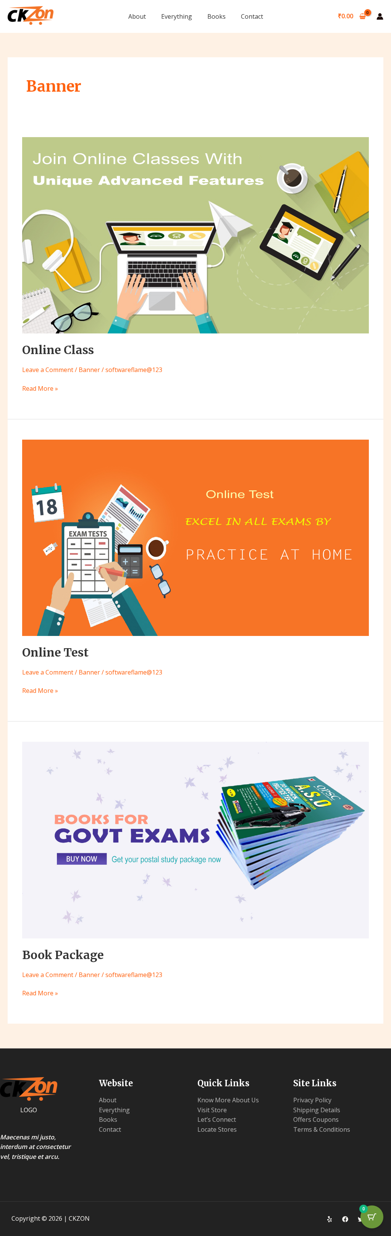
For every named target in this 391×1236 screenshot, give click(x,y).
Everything (176, 16)
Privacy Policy (312, 1100)
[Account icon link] (379, 16)
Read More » (40, 388)
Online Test (55, 652)
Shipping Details (316, 1110)
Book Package (63, 955)
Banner (89, 370)
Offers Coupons (316, 1119)
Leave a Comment (47, 370)
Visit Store (212, 1110)
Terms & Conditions (321, 1129)
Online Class (58, 350)
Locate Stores (217, 1129)
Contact (252, 16)
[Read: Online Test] (195, 537)
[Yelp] (329, 1219)
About (137, 16)
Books (216, 16)
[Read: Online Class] (195, 235)
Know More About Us (228, 1100)
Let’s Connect (216, 1119)
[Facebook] (345, 1219)
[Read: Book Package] (195, 839)
